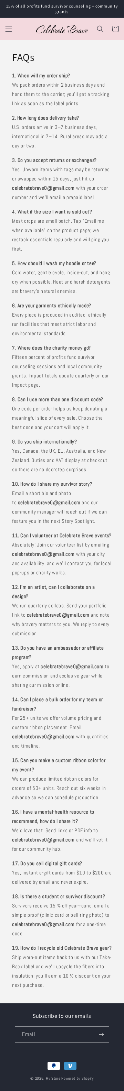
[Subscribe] (101, 1034)
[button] (8, 28)
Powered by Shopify (77, 1078)
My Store (53, 1078)
